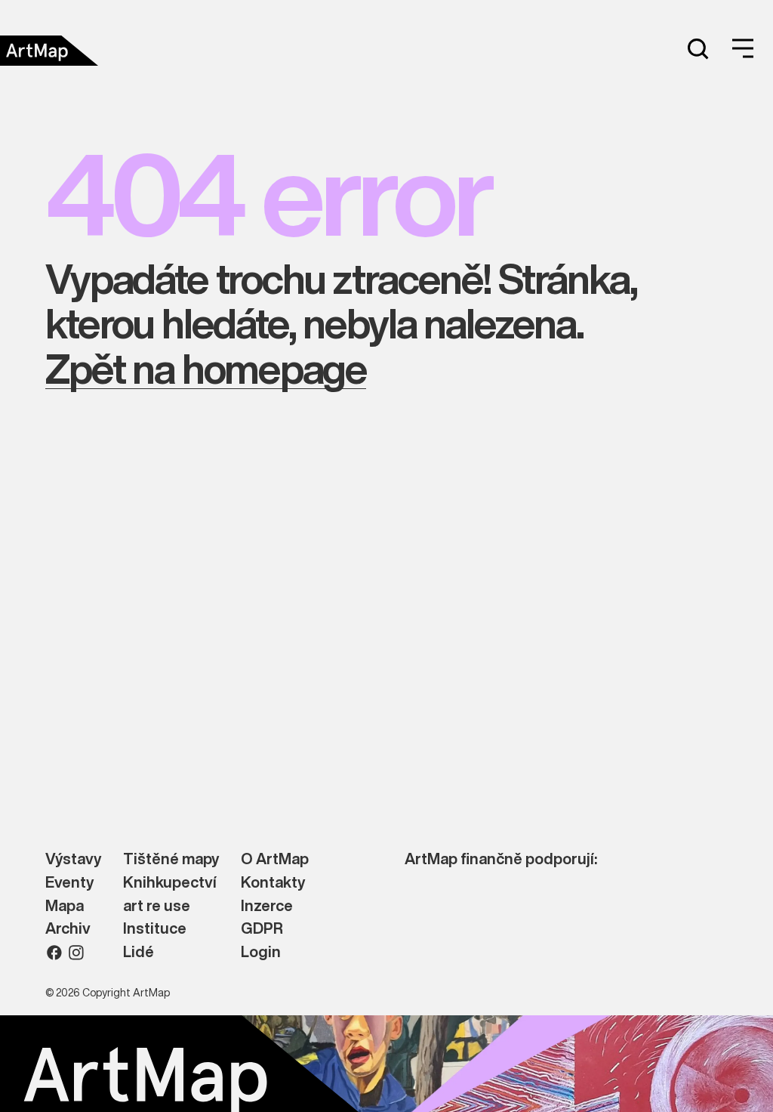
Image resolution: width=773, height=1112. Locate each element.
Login (261, 952)
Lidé (138, 952)
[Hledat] (697, 48)
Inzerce (267, 906)
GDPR (262, 929)
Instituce (154, 929)
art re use (156, 906)
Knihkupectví (170, 883)
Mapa (64, 906)
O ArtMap (275, 859)
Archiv (68, 929)
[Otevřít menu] (743, 48)
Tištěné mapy (171, 859)
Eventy (69, 883)
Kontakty (273, 883)
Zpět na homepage (205, 368)
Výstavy (73, 859)
